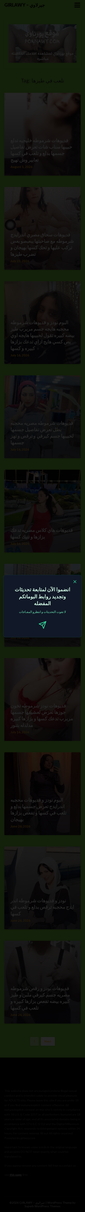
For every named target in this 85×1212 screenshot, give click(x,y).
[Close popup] (75, 582)
